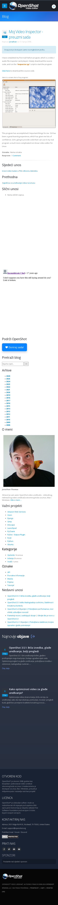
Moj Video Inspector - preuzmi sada (26, 34)
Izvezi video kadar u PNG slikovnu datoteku (20, 171)
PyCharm (11, 531)
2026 (8, 376)
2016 (8, 403)
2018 (8, 398)
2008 (8, 425)
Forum (17, 832)
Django (10, 518)
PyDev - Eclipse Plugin (16, 534)
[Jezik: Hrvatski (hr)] (54, 6)
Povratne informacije (16, 575)
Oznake (7, 566)
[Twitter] (9, 849)
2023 (8, 384)
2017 (8, 400)
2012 (8, 414)
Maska (10, 579)
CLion (9, 515)
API (8, 572)
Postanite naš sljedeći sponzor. (15, 861)
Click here (6, 71)
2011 (8, 417)
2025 (8, 378)
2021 (8, 389)
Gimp (9, 521)
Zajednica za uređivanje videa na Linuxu (18, 183)
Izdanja (10, 558)
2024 (8, 381)
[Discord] (14, 849)
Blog (5, 16)
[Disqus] (29, 232)
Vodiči (9, 561)
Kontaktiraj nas (13, 819)
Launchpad (12, 528)
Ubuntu (10, 544)
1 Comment (16, 155)
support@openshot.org (16, 828)
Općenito (11, 555)
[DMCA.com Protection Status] (10, 836)
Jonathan (13, 41)
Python (10, 541)
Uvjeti (42, 888)
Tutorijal (10, 585)
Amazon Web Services (16, 512)
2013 (8, 411)
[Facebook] (4, 849)
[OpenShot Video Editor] (23, 5)
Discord (24, 832)
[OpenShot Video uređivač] (12, 876)
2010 (8, 419)
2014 (8, 408)
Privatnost (34, 888)
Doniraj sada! (16, 347)
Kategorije (9, 549)
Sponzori (8, 855)
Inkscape (11, 525)
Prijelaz (10, 582)
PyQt (9, 538)
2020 (8, 392)
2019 (8, 395)
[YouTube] (19, 849)
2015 (8, 406)
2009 (8, 422)
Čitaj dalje (6, 668)
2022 (8, 387)
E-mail (11, 832)
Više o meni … (16, 500)
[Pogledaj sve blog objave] (33, 636)
